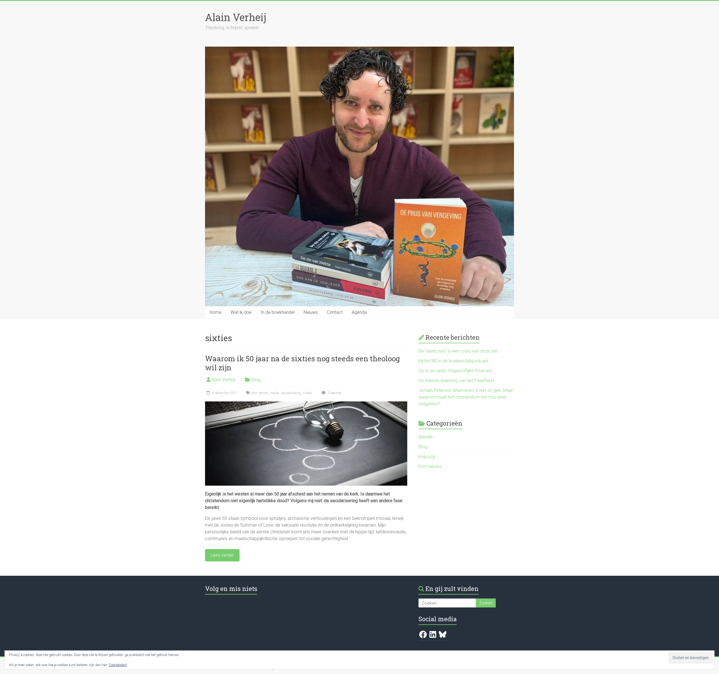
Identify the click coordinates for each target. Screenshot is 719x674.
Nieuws (311, 312)
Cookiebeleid (118, 665)
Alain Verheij (235, 17)
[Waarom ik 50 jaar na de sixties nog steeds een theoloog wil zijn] (306, 404)
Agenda (359, 312)
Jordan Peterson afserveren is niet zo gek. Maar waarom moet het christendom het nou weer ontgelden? (465, 397)
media (274, 393)
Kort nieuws (430, 466)
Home (216, 312)
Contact (335, 312)
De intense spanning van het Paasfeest (456, 380)
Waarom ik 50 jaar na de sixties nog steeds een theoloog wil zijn (302, 363)
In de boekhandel (278, 312)
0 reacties (334, 393)
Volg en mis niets (231, 588)
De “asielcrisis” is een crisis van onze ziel (457, 351)
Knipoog (426, 456)
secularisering (291, 393)
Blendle (425, 437)
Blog (255, 379)
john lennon (260, 393)
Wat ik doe (241, 312)
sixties (307, 393)
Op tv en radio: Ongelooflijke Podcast (455, 370)
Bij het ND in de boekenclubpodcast (453, 361)
